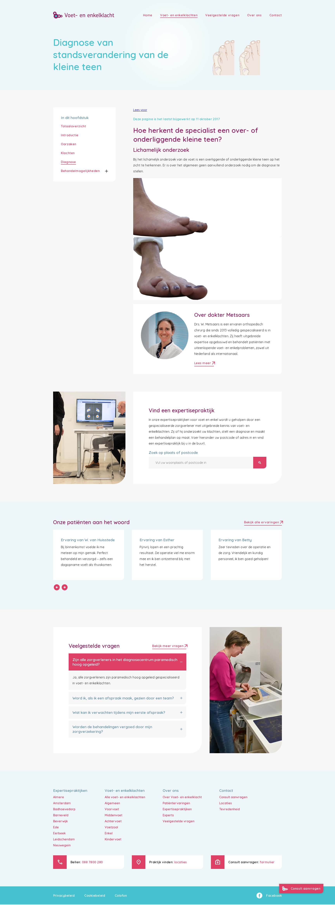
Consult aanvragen (233, 797)
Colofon (121, 895)
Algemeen (112, 803)
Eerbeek (59, 833)
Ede (56, 827)
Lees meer (204, 363)
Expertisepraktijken (177, 809)
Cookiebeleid (94, 895)
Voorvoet (112, 809)
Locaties (225, 803)
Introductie (70, 135)
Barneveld (60, 815)
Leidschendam (64, 839)
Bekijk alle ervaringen (263, 522)
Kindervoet (113, 839)
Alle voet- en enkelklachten (125, 797)
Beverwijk (60, 821)
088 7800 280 (92, 862)
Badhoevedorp (64, 809)
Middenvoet (113, 815)
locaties (180, 862)
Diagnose (68, 162)
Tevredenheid (229, 809)
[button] (104, 171)
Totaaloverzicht (73, 126)
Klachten (68, 153)
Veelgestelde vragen (178, 821)
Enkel (109, 833)
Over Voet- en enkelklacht (182, 797)
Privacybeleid (64, 895)
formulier (267, 862)
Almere (58, 797)
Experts (168, 815)
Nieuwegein (62, 845)
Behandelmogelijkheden (80, 171)
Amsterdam (62, 803)
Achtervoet (113, 821)
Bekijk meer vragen (169, 646)
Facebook (274, 895)
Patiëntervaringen (176, 803)
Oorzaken (68, 144)
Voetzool (111, 827)
